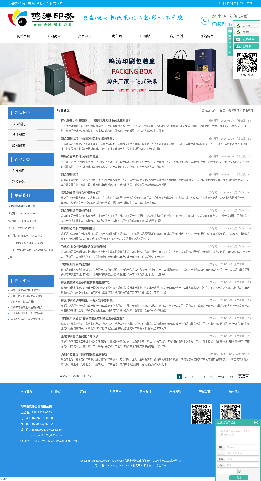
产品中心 (84, 36)
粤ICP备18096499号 (106, 465)
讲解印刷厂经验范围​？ (23, 301)
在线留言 (206, 36)
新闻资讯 (145, 36)
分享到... (248, 46)
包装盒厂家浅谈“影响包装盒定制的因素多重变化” (92, 318)
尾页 (232, 376)
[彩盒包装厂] (133, 17)
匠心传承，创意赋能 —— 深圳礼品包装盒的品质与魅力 (96, 120)
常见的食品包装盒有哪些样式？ (81, 192)
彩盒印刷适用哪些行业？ (77, 210)
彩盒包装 (18, 181)
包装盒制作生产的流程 (75, 264)
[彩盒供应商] (216, 414)
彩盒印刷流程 (69, 174)
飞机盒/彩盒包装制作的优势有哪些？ (84, 246)
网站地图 (230, 3)
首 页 (222, 110)
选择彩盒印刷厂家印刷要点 (78, 228)
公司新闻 (18, 124)
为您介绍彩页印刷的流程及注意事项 (84, 354)
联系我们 (234, 391)
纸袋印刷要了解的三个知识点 (79, 336)
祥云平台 (138, 465)
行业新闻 (18, 135)
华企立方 (161, 465)
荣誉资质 (175, 391)
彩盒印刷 (18, 171)
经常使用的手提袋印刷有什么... (27, 290)
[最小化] (256, 423)
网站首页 (23, 36)
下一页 (220, 376)
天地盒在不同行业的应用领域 (79, 156)
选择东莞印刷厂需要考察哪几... (27, 319)
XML (250, 3)
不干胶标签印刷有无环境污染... (27, 313)
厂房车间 (115, 36)
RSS (241, 3)
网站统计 (5, 479)
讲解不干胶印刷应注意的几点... (27, 307)
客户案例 (176, 36)
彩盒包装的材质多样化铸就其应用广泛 (85, 282)
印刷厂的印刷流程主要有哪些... (27, 296)
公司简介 (54, 36)
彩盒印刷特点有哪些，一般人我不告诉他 (87, 300)
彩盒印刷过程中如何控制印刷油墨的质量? (87, 138)
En (220, 3)
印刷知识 (18, 145)
